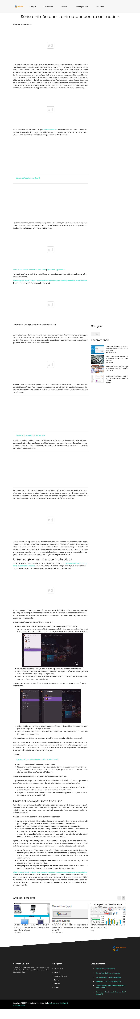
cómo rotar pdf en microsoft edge (108, 977)
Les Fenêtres (49, 7)
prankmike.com (53, 1003)
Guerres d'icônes (49, 129)
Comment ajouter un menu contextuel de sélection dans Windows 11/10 (117, 348)
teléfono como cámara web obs (108, 981)
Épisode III (60, 270)
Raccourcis (109, 370)
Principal (33, 7)
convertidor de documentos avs (108, 973)
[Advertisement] (50, 156)
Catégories (100, 7)
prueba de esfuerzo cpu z (28, 178)
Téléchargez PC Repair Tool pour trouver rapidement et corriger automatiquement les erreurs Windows (50, 281)
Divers (56, 988)
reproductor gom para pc (105, 969)
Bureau (56, 980)
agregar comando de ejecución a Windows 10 (37, 759)
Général (64, 7)
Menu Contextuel (111, 353)
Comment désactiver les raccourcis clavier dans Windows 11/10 (117, 367)
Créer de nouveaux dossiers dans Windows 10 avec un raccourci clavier (117, 358)
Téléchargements (82, 7)
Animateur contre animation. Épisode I (29, 270)
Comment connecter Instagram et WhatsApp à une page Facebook (117, 378)
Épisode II (51, 270)
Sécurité (56, 984)
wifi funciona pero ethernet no (30, 435)
